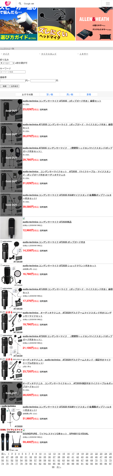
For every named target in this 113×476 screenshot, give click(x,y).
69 (91, 460)
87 (63, 463)
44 (87, 457)
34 (40, 457)
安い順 (49, 94)
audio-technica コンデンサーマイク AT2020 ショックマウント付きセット (59, 265)
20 (87, 453)
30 (21, 457)
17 (73, 453)
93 (91, 463)
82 (40, 463)
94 (96, 463)
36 (49, 457)
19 (82, 453)
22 (96, 453)
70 (96, 460)
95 (101, 463)
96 (105, 463)
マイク (6, 53)
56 (30, 460)
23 (101, 453)
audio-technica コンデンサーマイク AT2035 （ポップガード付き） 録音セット (62, 100)
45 (91, 457)
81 (35, 463)
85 (54, 463)
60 (49, 460)
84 (49, 463)
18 (77, 453)
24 (106, 453)
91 (82, 463)
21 (92, 453)
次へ (59, 466)
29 (16, 457)
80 (30, 463)
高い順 (70, 94)
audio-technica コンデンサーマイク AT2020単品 (47, 221)
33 (35, 457)
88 (68, 463)
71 (101, 460)
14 (59, 453)
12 (49, 453)
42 (77, 457)
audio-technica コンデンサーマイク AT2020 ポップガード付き (54, 242)
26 (2, 457)
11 (45, 453)
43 (82, 457)
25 (110, 453)
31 (26, 457)
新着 (89, 94)
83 (45, 463)
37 (54, 457)
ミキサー (83, 53)
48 (105, 457)
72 (105, 460)
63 (63, 460)
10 (40, 453)
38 (59, 457)
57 (35, 460)
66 (77, 460)
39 (63, 457)
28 (12, 457)
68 (87, 460)
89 (73, 463)
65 (73, 460)
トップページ (5, 48)
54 (21, 460)
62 (59, 460)
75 (7, 463)
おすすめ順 (27, 94)
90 (77, 463)
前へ (3, 453)
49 (110, 457)
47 (101, 457)
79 (26, 463)
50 (2, 460)
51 (7, 460)
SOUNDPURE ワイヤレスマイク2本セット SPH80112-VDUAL (56, 433)
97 (110, 463)
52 (12, 460)
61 (54, 460)
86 (59, 463)
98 (53, 466)
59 (45, 460)
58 (40, 460)
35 (45, 457)
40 (68, 457)
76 (12, 463)
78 (21, 463)
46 (96, 457)
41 (73, 457)
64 (68, 460)
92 (87, 463)
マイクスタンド (49, 53)
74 (2, 463)
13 (54, 453)
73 (110, 460)
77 (16, 463)
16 (68, 453)
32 (30, 457)
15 (63, 453)
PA (13, 48)
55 (26, 460)
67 (82, 460)
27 (7, 457)
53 (16, 460)
